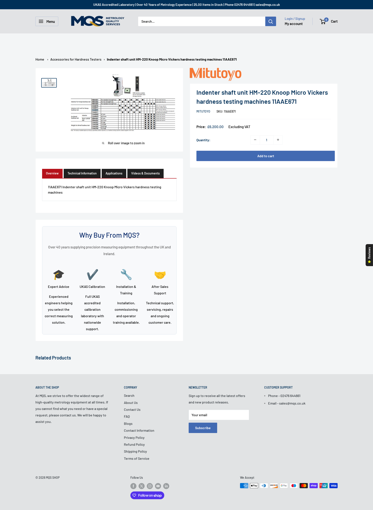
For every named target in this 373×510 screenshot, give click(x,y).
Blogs (128, 423)
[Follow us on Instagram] (150, 486)
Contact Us (132, 409)
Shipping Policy (135, 451)
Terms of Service (136, 458)
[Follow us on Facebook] (133, 486)
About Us (131, 402)
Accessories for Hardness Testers (75, 59)
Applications (114, 173)
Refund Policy (134, 444)
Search (129, 395)
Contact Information (139, 430)
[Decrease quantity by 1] (255, 139)
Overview (52, 173)
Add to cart (265, 156)
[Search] (270, 21)
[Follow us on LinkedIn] (166, 486)
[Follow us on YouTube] (158, 486)
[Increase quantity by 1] (278, 139)
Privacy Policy (134, 437)
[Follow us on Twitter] (142, 486)
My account (294, 23)
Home (39, 59)
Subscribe (203, 428)
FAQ (127, 416)
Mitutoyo (203, 111)
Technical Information (82, 173)
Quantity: (203, 140)
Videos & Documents (145, 173)
